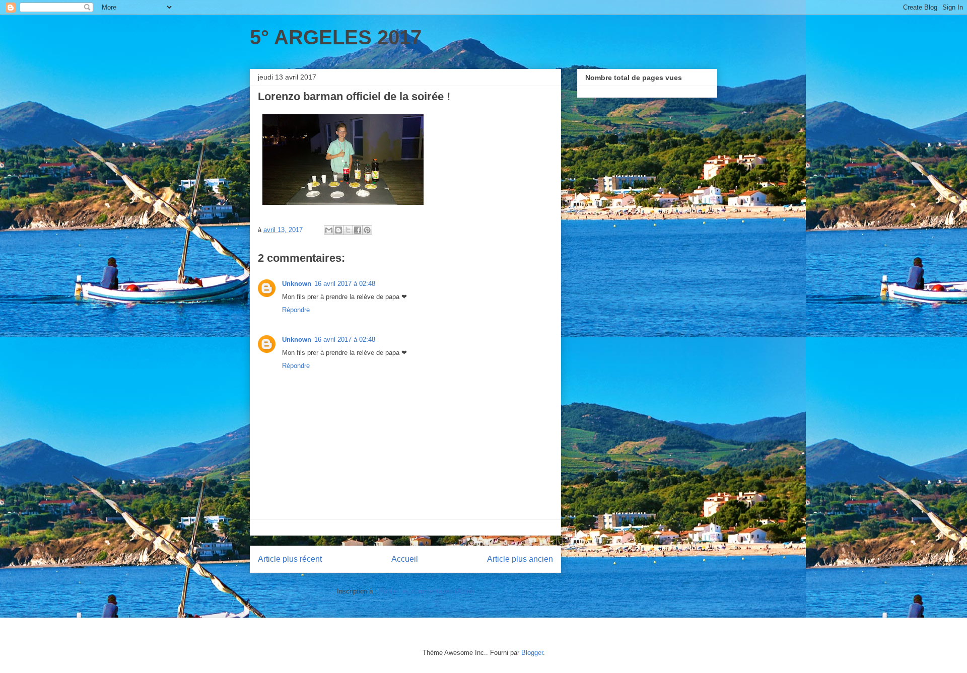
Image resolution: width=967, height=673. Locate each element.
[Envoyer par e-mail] (329, 230)
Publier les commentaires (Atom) (426, 591)
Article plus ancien (520, 559)
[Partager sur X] (348, 230)
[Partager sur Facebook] (358, 230)
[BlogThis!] (338, 230)
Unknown (296, 283)
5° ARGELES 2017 (336, 37)
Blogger (532, 652)
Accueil (404, 559)
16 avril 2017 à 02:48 (344, 283)
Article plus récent (290, 559)
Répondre (296, 310)
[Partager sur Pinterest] (367, 230)
